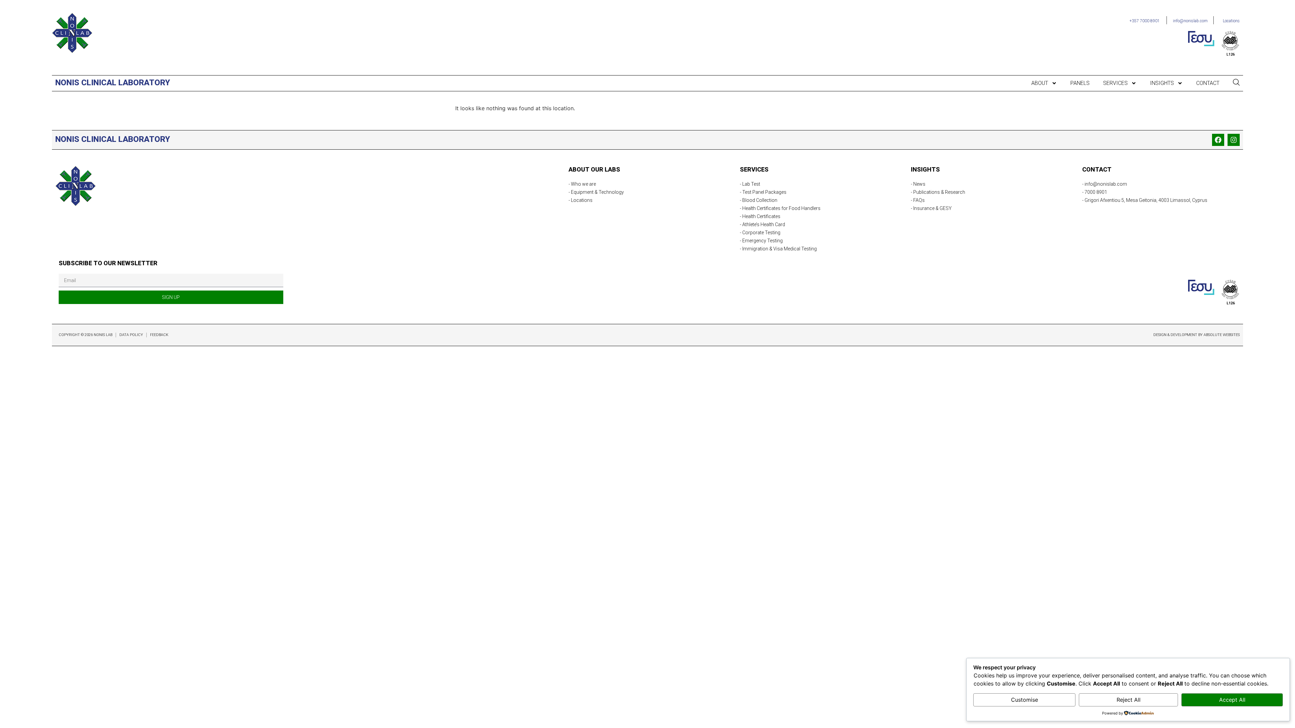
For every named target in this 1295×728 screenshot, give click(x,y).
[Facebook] (1218, 140)
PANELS (1080, 83)
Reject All (1129, 699)
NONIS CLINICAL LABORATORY (112, 82)
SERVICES (1115, 83)
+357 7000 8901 (1144, 21)
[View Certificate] (1230, 41)
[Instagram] (1234, 140)
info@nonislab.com (1190, 21)
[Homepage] (72, 33)
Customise (1024, 699)
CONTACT (1207, 83)
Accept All (1232, 699)
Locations (1231, 21)
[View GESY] (1201, 38)
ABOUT (1039, 83)
